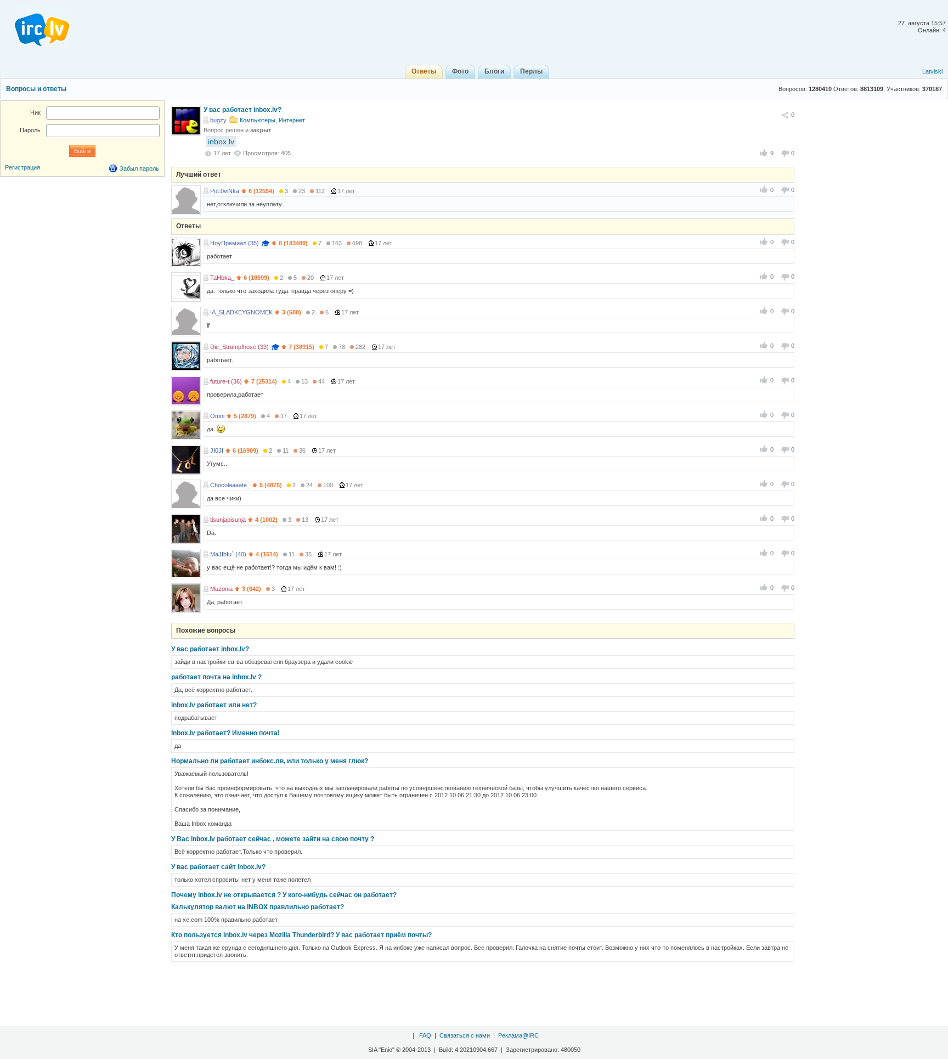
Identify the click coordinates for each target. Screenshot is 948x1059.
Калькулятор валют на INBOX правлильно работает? (257, 907)
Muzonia (221, 588)
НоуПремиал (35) (234, 243)
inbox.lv (221, 141)
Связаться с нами (464, 1035)
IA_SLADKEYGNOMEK (241, 312)
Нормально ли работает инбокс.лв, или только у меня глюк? (269, 761)
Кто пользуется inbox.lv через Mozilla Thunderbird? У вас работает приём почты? (301, 935)
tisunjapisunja (228, 519)
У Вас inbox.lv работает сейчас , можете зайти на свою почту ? (272, 839)
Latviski (932, 71)
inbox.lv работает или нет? (214, 705)
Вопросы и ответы (36, 89)
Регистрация (22, 167)
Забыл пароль (139, 168)
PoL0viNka (224, 191)
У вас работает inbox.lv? (210, 649)
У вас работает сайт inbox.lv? (218, 867)
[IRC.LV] (35, 26)
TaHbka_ (222, 277)
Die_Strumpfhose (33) (239, 346)
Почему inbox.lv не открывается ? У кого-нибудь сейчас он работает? (284, 895)
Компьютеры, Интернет (272, 120)
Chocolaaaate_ (230, 485)
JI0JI (216, 450)
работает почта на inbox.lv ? (216, 677)
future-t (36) (226, 381)
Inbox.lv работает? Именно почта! (225, 733)
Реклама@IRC (518, 1035)
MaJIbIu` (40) (228, 554)
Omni (217, 416)
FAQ (425, 1035)
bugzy (218, 120)
